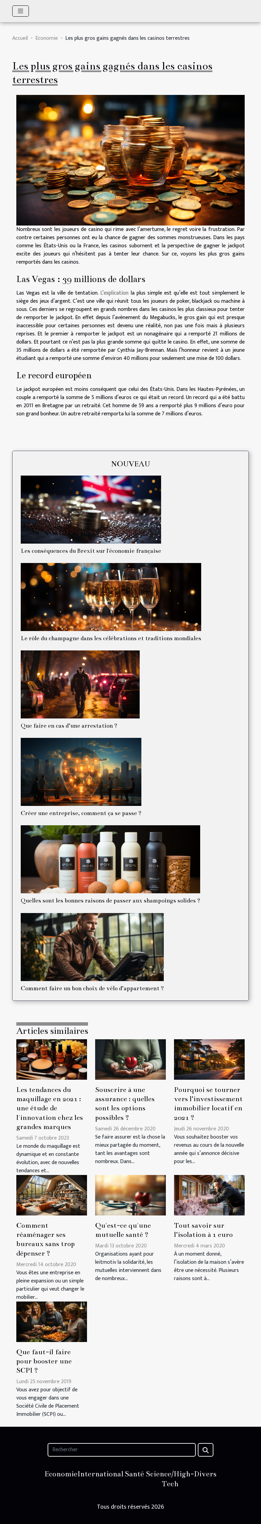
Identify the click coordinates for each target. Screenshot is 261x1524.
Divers (205, 1473)
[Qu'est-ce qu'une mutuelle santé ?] (130, 1194)
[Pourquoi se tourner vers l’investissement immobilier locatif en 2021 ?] (209, 1059)
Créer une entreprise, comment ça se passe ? (81, 813)
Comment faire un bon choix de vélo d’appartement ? (92, 988)
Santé (134, 1473)
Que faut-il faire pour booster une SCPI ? (44, 1361)
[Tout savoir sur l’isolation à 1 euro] (209, 1194)
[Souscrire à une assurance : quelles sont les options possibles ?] (130, 1059)
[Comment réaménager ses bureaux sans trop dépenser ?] (51, 1194)
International (100, 1473)
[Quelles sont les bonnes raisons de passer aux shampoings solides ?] (110, 859)
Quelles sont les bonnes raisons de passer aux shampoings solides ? (110, 900)
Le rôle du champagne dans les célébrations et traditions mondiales (111, 638)
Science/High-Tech (170, 1478)
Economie (46, 38)
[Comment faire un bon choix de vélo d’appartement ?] (92, 947)
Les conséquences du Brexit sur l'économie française (91, 550)
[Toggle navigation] (20, 11)
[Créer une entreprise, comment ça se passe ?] (81, 772)
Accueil (20, 38)
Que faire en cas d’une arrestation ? (69, 725)
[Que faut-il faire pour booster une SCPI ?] (51, 1321)
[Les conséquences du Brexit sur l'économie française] (91, 510)
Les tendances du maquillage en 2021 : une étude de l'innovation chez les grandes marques (49, 1108)
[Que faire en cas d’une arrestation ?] (80, 684)
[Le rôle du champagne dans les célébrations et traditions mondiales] (111, 597)
